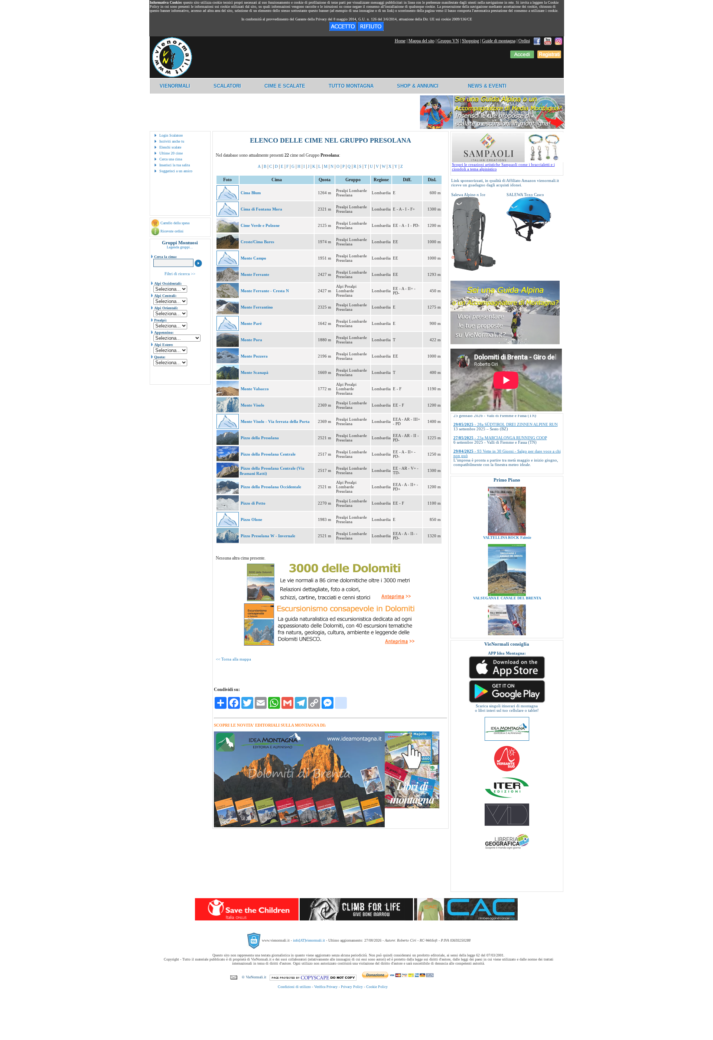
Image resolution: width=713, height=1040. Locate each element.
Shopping (470, 40)
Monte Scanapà (254, 372)
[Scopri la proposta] (505, 342)
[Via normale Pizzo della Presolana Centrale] (227, 459)
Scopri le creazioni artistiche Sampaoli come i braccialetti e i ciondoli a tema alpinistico (503, 166)
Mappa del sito (421, 40)
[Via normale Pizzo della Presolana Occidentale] (227, 492)
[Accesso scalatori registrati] (522, 56)
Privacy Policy (352, 987)
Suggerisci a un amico (175, 171)
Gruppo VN (448, 40)
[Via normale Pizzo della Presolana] (227, 443)
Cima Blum (251, 192)
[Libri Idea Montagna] (299, 826)
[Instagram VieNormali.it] (558, 40)
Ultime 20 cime (171, 153)
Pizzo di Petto (253, 503)
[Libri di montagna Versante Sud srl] (506, 771)
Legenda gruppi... (180, 247)
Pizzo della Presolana (260, 438)
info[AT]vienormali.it (309, 940)
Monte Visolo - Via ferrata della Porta (275, 421)
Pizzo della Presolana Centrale (268, 454)
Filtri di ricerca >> (180, 273)
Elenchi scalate (170, 147)
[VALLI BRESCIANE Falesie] (507, 623)
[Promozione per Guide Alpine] (492, 127)
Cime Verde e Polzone (260, 225)
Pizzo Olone (251, 519)
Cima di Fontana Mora (261, 209)
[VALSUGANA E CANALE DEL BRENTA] (507, 562)
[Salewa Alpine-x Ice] (473, 269)
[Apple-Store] (507, 678)
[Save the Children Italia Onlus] (247, 919)
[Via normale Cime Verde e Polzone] (227, 231)
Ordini (524, 40)
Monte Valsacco (255, 389)
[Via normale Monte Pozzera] (227, 361)
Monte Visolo (252, 405)
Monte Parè (251, 323)
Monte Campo (253, 258)
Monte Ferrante (255, 274)
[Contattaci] (233, 977)
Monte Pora (251, 340)
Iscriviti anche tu (171, 141)
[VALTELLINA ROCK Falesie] (507, 502)
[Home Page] (172, 76)
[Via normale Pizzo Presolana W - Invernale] (227, 541)
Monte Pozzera (254, 356)
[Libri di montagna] (412, 807)
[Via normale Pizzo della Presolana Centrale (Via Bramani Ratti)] (227, 476)
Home (400, 40)
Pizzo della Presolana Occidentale (271, 487)
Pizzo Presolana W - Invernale (268, 536)
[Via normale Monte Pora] (227, 345)
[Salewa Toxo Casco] (529, 240)
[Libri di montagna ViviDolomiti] (507, 824)
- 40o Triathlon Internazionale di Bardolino (501, 449)
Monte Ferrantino (257, 307)
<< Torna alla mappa (233, 659)
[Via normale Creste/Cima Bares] (227, 247)
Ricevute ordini (171, 231)
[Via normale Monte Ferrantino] (227, 312)
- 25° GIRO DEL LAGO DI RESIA (494, 463)
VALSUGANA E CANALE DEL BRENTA (507, 566)
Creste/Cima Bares (257, 241)
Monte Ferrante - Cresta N (265, 290)
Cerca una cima (170, 159)
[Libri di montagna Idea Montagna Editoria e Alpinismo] (507, 739)
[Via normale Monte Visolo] (227, 410)
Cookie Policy (377, 987)
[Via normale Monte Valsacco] (227, 394)
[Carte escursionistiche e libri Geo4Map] (507, 851)
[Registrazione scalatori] (549, 56)
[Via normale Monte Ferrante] (227, 280)
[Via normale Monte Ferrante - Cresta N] (227, 296)
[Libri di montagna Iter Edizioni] (507, 797)
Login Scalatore (171, 135)
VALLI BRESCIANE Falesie (507, 627)
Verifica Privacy (326, 987)
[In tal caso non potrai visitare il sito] (371, 29)
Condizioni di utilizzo (294, 987)
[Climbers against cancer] (466, 919)
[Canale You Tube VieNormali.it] (547, 40)
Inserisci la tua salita (174, 165)
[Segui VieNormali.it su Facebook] (537, 40)
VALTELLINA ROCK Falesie (507, 505)
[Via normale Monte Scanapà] (227, 378)
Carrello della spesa (174, 223)
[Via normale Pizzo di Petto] (227, 508)
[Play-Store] (507, 702)
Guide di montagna (498, 40)
